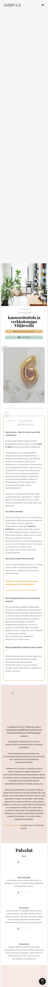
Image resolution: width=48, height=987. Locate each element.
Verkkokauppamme (12, 825)
